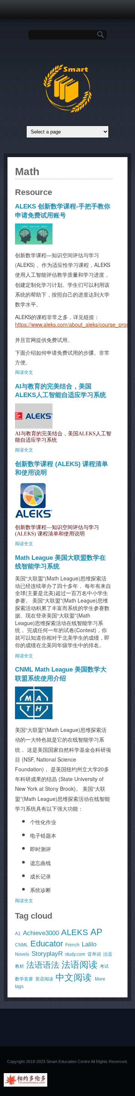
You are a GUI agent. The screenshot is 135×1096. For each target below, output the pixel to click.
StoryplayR (47, 953)
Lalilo (89, 944)
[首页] (68, 111)
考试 (104, 966)
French (72, 945)
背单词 (94, 954)
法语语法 (42, 965)
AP (96, 932)
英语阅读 (44, 979)
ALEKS (74, 932)
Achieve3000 (41, 933)
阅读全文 (24, 372)
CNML (21, 945)
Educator (46, 943)
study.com (75, 954)
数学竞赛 (24, 979)
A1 (18, 933)
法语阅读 (80, 965)
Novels (22, 954)
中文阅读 (74, 977)
